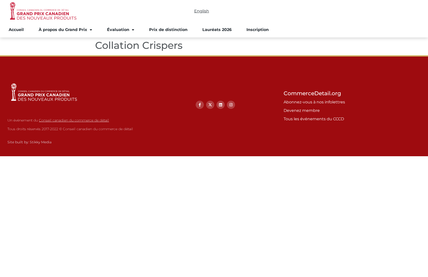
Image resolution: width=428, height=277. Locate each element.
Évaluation (118, 29)
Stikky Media (41, 142)
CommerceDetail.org (312, 93)
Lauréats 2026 (217, 29)
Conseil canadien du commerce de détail (74, 120)
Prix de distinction (168, 29)
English (201, 11)
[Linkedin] (220, 105)
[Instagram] (231, 105)
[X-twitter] (210, 105)
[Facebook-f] (200, 105)
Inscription (257, 29)
